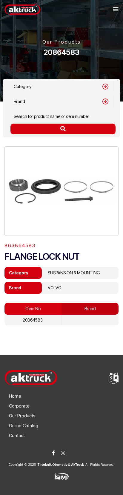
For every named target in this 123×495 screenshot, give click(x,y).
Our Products (22, 416)
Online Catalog (23, 425)
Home (15, 396)
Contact (17, 435)
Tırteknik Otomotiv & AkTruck (60, 464)
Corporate (19, 406)
